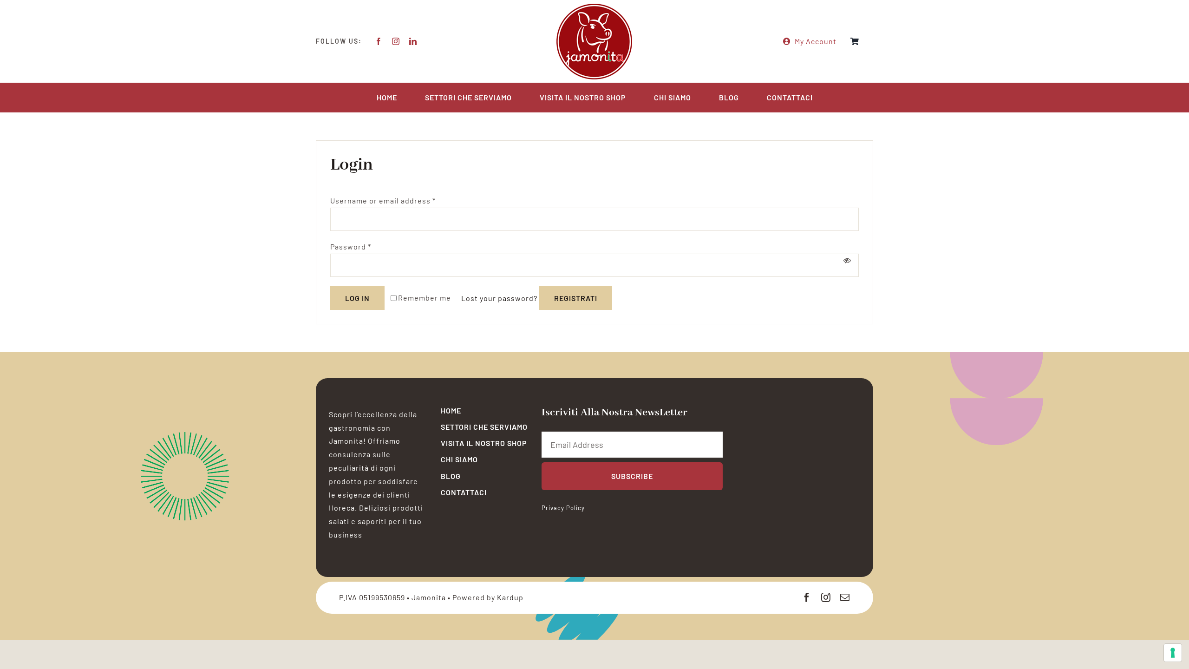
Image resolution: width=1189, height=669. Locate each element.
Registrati (575, 298)
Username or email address (383, 200)
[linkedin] (413, 41)
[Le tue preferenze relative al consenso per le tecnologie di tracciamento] (1173, 653)
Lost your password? (499, 298)
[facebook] (379, 41)
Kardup (510, 597)
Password (350, 246)
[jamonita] (594, 5)
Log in (357, 298)
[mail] (845, 597)
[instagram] (396, 41)
